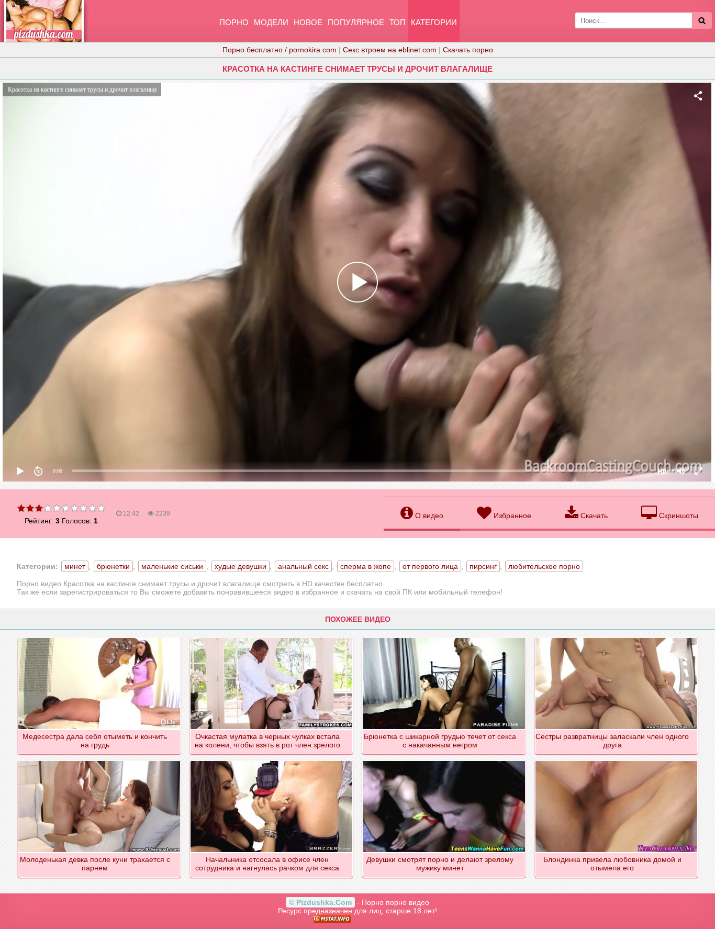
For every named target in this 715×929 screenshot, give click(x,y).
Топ (397, 22)
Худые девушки (240, 566)
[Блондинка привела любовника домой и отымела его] (617, 761)
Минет (74, 566)
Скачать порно (468, 50)
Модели (271, 22)
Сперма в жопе (365, 566)
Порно (234, 22)
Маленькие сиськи (172, 566)
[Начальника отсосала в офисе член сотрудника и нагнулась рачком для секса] (272, 761)
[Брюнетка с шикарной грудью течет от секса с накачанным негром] (444, 638)
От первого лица (430, 566)
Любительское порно (544, 566)
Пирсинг (483, 566)
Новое (308, 22)
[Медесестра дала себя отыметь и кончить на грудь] (100, 638)
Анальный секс (303, 566)
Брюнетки (113, 566)
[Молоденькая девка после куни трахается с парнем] (100, 761)
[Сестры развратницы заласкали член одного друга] (617, 638)
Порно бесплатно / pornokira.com (279, 50)
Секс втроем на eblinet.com (390, 50)
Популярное (356, 22)
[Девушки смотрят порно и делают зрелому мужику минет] (444, 761)
